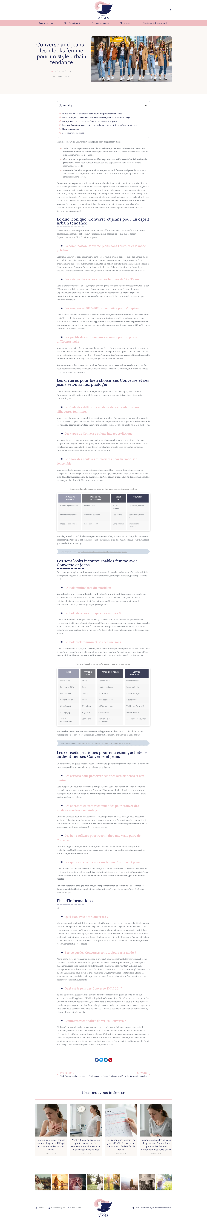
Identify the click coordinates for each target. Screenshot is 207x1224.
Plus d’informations (70, 129)
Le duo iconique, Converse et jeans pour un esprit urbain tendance (92, 113)
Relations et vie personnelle (155, 23)
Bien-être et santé (72, 23)
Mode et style (126, 23)
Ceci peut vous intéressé (73, 133)
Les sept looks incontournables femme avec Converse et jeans (89, 121)
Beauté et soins (46, 23)
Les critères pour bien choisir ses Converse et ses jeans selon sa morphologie (96, 117)
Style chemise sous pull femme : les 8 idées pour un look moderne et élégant (105, 743)
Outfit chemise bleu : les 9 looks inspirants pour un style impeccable (102, 552)
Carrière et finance (100, 23)
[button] (170, 10)
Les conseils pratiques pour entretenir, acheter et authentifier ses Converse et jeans (99, 125)
